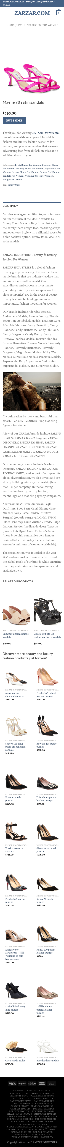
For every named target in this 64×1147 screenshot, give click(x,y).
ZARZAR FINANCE (43, 1132)
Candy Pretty (43, 1103)
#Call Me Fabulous (42, 1096)
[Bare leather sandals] (47, 1042)
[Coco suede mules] (16, 1042)
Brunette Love (19, 1096)
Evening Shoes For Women (38, 25)
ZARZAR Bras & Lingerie (43, 1129)
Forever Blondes (43, 1109)
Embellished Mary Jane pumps (15, 1008)
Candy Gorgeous (22, 1103)
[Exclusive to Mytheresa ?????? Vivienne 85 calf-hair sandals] (16, 931)
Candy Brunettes (20, 1101)
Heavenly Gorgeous (19, 1114)
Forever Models (19, 1111)
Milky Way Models (46, 1116)
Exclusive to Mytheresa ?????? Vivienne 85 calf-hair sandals (14, 954)
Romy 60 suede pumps (44, 901)
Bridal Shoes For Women (28, 165)
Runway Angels (20, 1121)
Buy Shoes (14, 120)
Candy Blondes (43, 1098)
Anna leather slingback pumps (14, 695)
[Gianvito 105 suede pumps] (47, 829)
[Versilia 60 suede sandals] (16, 829)
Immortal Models (45, 1114)
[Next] (61, 619)
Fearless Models (20, 1109)
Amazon (18, 1090)
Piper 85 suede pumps (13, 799)
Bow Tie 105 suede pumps (46, 745)
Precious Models (46, 1119)
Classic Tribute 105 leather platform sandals (47, 635)
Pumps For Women (50, 172)
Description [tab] (10, 205)
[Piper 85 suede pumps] (16, 779)
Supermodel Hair (43, 1121)
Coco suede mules (15, 1060)
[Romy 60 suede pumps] (47, 880)
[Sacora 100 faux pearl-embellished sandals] (16, 725)
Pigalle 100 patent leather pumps (46, 695)
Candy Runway (19, 1106)
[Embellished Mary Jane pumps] (16, 988)
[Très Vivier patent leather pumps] (47, 779)
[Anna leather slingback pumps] (16, 674)
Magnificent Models (19, 1116)
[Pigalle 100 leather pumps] (16, 880)
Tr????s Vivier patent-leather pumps (44, 1009)
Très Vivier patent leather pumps (46, 799)
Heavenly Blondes (43, 1111)
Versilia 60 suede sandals (14, 850)
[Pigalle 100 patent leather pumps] (47, 674)
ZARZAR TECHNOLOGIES (25, 1137)
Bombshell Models (43, 1093)
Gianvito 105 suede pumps (46, 850)
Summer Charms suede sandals (16, 635)
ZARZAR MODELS (41, 1134)
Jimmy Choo (13, 184)
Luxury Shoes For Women (25, 172)
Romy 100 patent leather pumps (45, 951)
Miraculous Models (20, 1119)
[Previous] (2, 619)
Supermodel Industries (32, 1124)
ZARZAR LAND (21, 1134)
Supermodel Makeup (20, 1127)
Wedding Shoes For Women (39, 175)
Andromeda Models (37, 1090)
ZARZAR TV (47, 1137)
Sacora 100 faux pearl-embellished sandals (15, 746)
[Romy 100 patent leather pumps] (47, 931)
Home (9, 25)
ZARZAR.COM (32, 13)
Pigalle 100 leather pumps (15, 901)
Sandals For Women (13, 175)
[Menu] (5, 13)
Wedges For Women (13, 179)
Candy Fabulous (44, 1101)
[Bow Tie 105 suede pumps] (47, 725)
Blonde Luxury (18, 1093)
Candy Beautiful (21, 1098)
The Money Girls (16, 1129)
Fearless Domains (42, 1106)
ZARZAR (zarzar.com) (46, 133)
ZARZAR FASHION (21, 1132)
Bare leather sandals (47, 1060)
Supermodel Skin (46, 1127)
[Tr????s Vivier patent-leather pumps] (47, 988)
